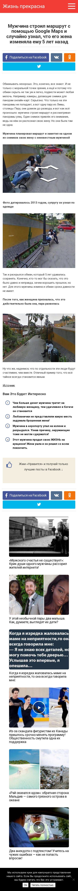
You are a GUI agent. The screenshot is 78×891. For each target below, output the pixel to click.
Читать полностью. (43, 885)
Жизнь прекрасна (24, 6)
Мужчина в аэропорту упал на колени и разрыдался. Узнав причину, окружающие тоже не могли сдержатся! (41, 430)
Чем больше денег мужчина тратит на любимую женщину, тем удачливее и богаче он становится (43, 407)
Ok (25, 885)
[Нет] (73, 879)
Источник (9, 385)
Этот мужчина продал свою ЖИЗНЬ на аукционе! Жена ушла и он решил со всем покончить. (41, 444)
